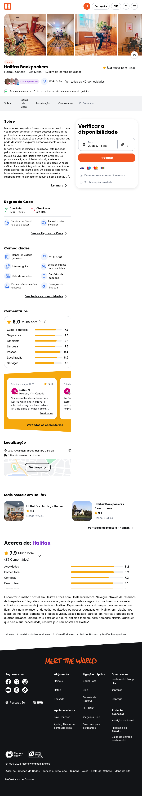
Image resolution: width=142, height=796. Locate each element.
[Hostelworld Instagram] (25, 681)
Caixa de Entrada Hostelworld (122, 738)
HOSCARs (88, 707)
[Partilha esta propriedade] (134, 54)
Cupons (74, 770)
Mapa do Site (122, 770)
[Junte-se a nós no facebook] (8, 681)
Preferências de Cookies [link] (19, 779)
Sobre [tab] (7, 103)
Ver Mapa (35, 72)
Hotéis (57, 689)
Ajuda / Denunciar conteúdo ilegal (64, 726)
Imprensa (117, 689)
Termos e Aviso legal (55, 770)
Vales (85, 770)
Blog (85, 689)
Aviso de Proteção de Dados (23, 770)
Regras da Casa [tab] (24, 103)
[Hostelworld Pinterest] (16, 690)
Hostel (9, 62)
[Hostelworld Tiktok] (25, 690)
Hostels (58, 680)
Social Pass (89, 680)
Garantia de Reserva (89, 699)
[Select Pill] (86, 6)
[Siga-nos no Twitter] (16, 681)
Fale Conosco (62, 717)
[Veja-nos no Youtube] (8, 690)
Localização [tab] (43, 103)
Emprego (117, 698)
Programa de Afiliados (119, 729)
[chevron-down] (39, 556)
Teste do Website (101, 770)
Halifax (8, 72)
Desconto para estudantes (91, 726)
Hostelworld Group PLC (123, 681)
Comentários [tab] (65, 103)
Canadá (20, 72)
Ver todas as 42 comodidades (85, 81)
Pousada (59, 698)
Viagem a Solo (91, 717)
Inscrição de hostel (123, 720)
